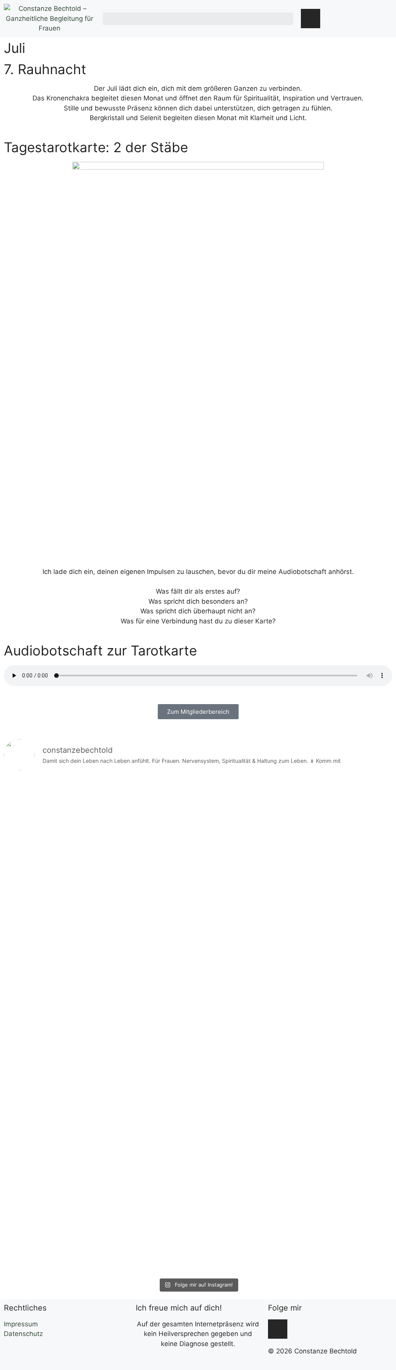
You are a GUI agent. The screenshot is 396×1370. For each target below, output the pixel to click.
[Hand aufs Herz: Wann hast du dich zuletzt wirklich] (247, 976)
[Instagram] (310, 18)
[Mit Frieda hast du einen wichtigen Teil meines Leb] (51, 1025)
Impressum (21, 1324)
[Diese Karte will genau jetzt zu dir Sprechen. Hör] (149, 1005)
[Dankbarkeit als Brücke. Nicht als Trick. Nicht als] (345, 976)
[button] (198, 18)
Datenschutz (23, 1334)
